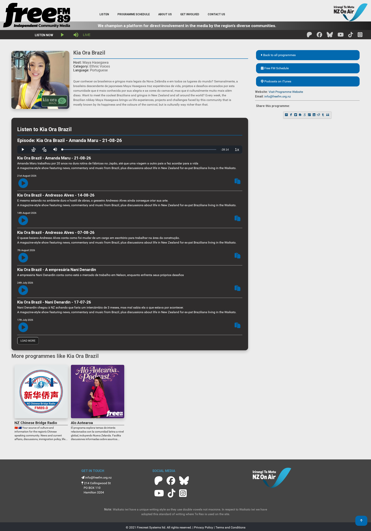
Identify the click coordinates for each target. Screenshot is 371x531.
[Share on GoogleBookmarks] (305, 115)
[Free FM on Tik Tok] (171, 493)
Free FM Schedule (276, 68)
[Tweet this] (296, 115)
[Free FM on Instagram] (183, 493)
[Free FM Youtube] (341, 36)
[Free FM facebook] (319, 36)
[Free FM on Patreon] (158, 480)
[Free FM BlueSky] (330, 36)
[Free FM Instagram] (360, 36)
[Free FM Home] (37, 16)
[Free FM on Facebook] (171, 480)
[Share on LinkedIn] (314, 115)
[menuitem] (134, 14)
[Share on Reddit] (319, 115)
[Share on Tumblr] (323, 115)
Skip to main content (187, 4)
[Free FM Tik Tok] (350, 36)
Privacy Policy (203, 527)
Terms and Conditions (230, 527)
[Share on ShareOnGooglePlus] (310, 115)
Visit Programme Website (286, 92)
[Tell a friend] (328, 115)
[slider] (139, 149)
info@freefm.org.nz (277, 96)
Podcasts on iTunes (277, 81)
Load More (28, 340)
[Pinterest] (287, 115)
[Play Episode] (23, 183)
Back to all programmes (279, 55)
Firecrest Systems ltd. (151, 527)
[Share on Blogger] (300, 115)
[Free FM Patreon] (309, 36)
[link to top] (361, 521)
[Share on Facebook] (291, 115)
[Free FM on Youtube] (159, 493)
